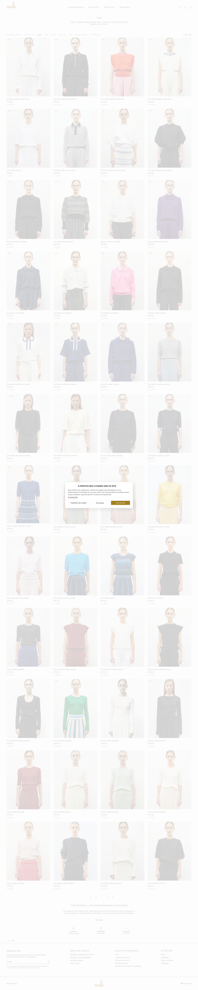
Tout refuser (100, 503)
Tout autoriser (120, 503)
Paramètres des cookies (78, 503)
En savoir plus (73, 497)
